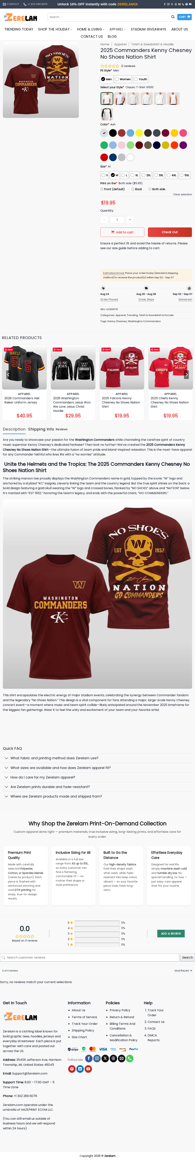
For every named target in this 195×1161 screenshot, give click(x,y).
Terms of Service (84, 1017)
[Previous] (8, 374)
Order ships (146, 299)
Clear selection (182, 194)
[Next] (186, 374)
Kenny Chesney (117, 321)
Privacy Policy (120, 1010)
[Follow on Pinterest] (186, 4)
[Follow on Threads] (176, 4)
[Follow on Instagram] (168, 4)
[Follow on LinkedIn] (80, 1069)
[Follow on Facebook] (165, 4)
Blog (112, 36)
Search (187, 957)
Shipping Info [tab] (41, 429)
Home (104, 44)
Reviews (62, 429)
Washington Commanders (144, 321)
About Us (179, 29)
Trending (132, 315)
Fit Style (106, 70)
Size (103, 166)
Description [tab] (14, 429)
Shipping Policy (83, 1030)
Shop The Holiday (54, 29)
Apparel (116, 29)
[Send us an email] (179, 4)
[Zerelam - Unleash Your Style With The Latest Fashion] (22, 17)
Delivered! (185, 299)
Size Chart (79, 1037)
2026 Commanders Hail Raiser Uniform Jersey (21, 400)
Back (138, 189)
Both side (158, 189)
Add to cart (124, 232)
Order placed (109, 299)
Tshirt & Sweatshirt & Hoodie (152, 44)
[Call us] (183, 4)
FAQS (152, 1028)
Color (104, 124)
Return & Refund (122, 1017)
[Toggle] (6, 759)
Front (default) (114, 189)
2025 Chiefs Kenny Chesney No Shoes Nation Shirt (170, 402)
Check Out (170, 232)
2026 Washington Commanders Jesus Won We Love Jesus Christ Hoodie (72, 404)
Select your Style (112, 87)
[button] (184, 17)
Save (10, 349)
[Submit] (173, 17)
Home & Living (89, 29)
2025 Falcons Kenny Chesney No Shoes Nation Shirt (121, 402)
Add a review (171, 933)
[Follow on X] (172, 4)
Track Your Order (85, 1024)
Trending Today (18, 29)
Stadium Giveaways (148, 29)
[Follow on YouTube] (190, 4)
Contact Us (92, 36)
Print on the (108, 183)
